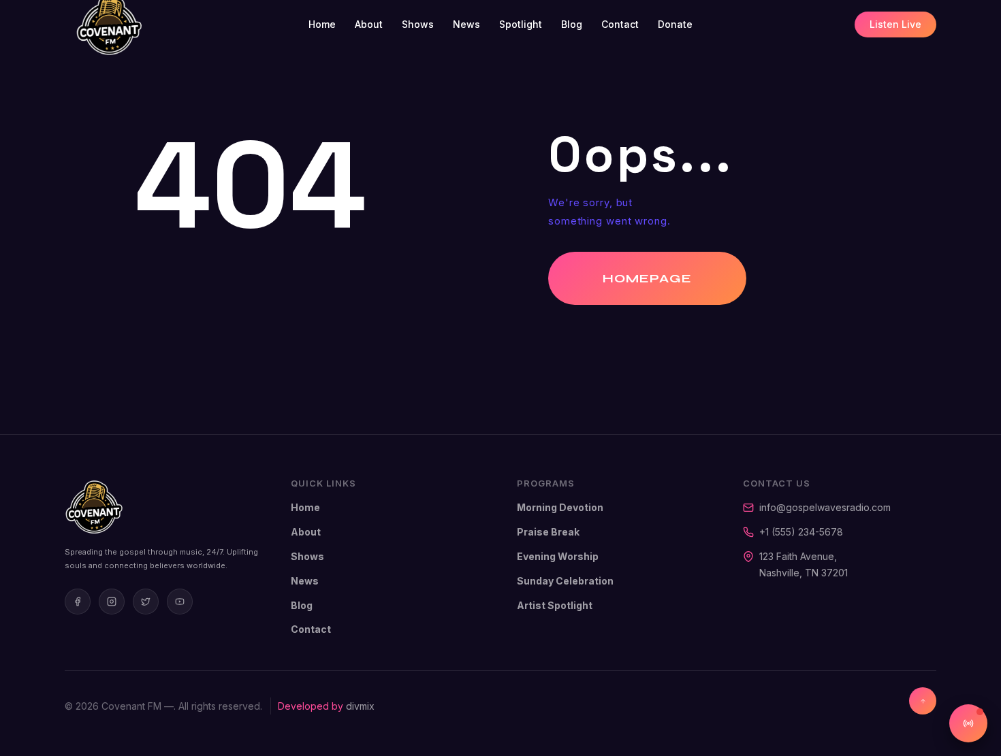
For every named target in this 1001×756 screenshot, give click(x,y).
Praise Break (548, 532)
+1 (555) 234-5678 (801, 532)
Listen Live (895, 24)
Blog (571, 24)
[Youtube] (180, 601)
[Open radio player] (968, 723)
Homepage (647, 278)
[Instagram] (112, 601)
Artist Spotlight (554, 605)
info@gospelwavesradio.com (825, 507)
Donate (675, 24)
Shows (418, 24)
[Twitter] (146, 601)
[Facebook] (78, 601)
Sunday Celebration (565, 581)
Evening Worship (558, 556)
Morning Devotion (560, 507)
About (369, 24)
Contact (620, 24)
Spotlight (520, 24)
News (466, 24)
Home (322, 24)
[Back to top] (922, 700)
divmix (360, 706)
